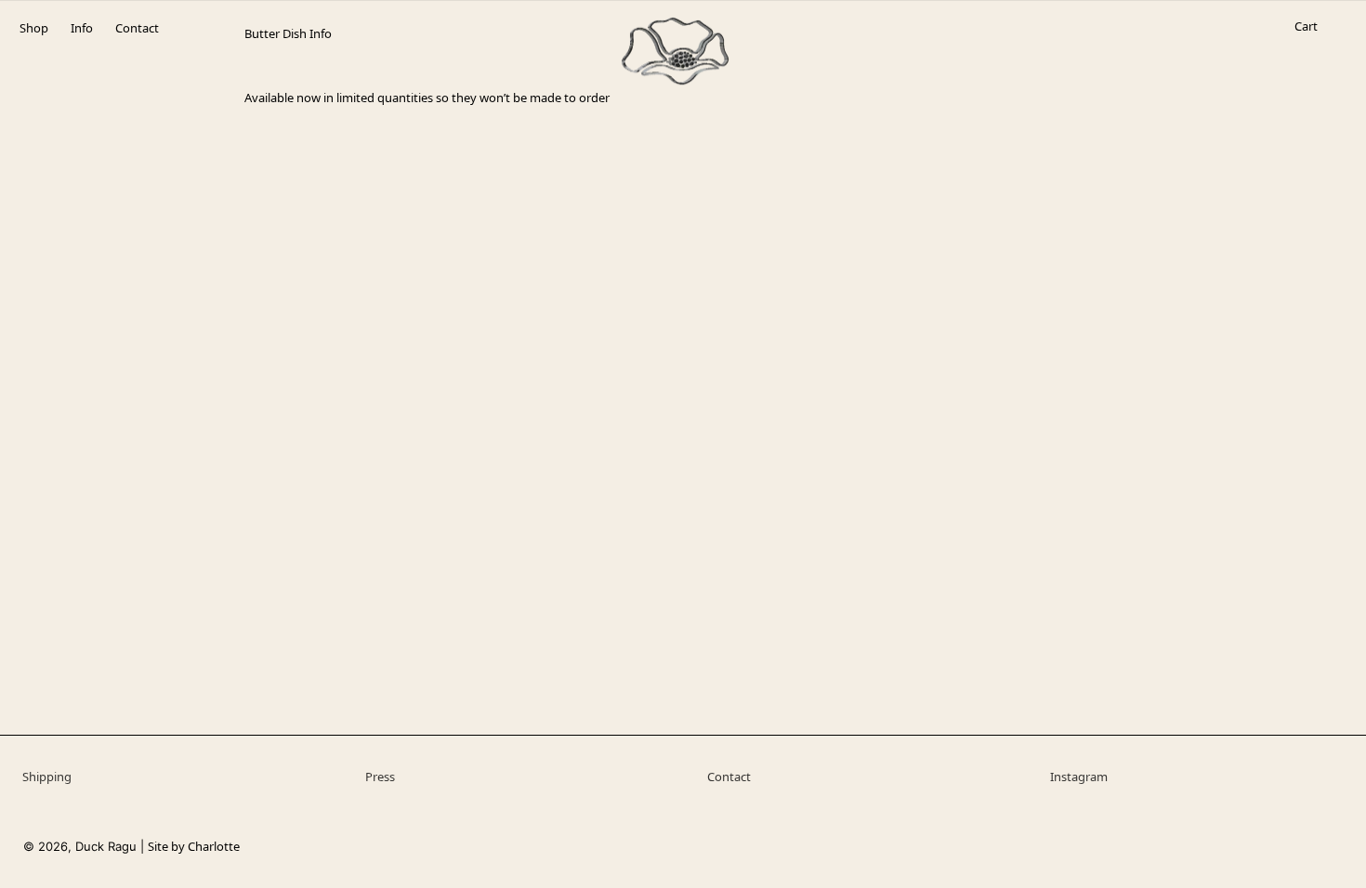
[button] (1305, 45)
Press (380, 776)
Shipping (47, 776)
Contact (729, 776)
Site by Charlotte (194, 846)
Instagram (1079, 776)
